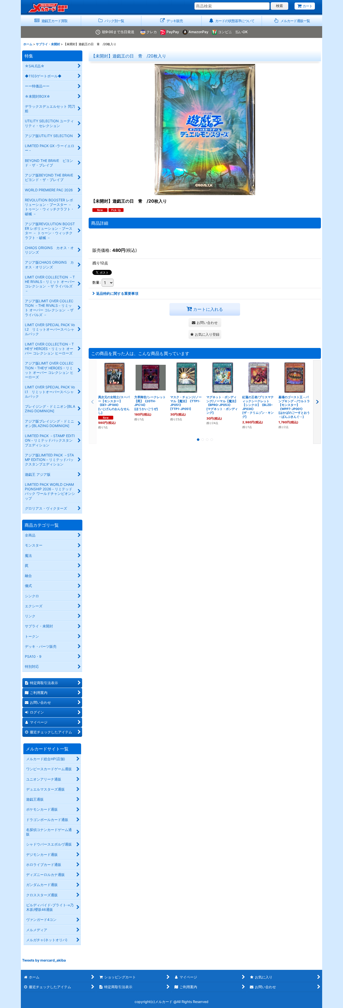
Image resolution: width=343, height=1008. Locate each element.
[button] (292, 21)
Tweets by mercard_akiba (44, 960)
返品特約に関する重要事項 (117, 293)
